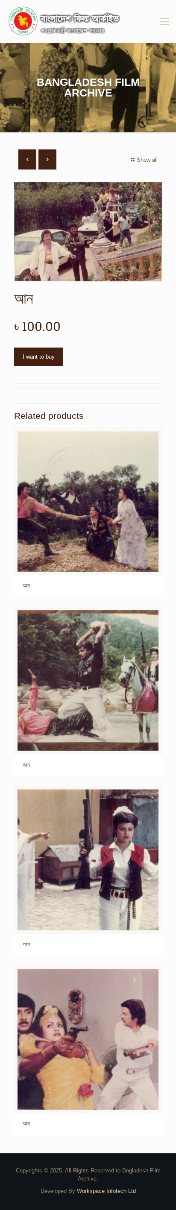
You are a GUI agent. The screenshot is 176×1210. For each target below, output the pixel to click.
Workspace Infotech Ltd (106, 1191)
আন (26, 585)
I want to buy (39, 357)
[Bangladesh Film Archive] (88, 21)
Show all (147, 160)
